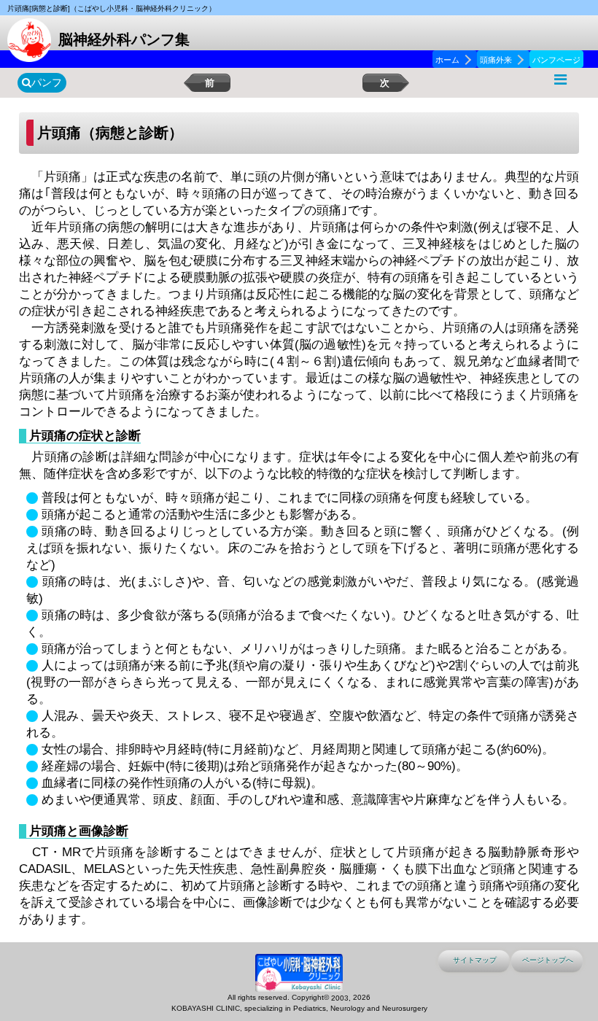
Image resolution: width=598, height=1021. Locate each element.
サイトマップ (475, 960)
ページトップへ (547, 960)
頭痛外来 (496, 59)
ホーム (447, 59)
